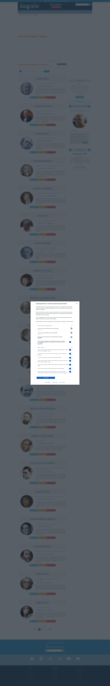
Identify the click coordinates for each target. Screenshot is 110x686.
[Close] (77, 304)
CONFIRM (45, 377)
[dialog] (55, 343)
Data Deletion (48, 382)
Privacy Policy (62, 382)
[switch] (70, 328)
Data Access (55, 382)
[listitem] (55, 325)
